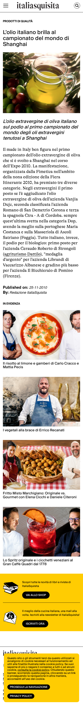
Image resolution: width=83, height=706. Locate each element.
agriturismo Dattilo (22, 254)
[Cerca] (77, 6)
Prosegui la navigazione (28, 687)
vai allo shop (36, 595)
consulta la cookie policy (33, 670)
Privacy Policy (21, 696)
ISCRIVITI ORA (35, 624)
